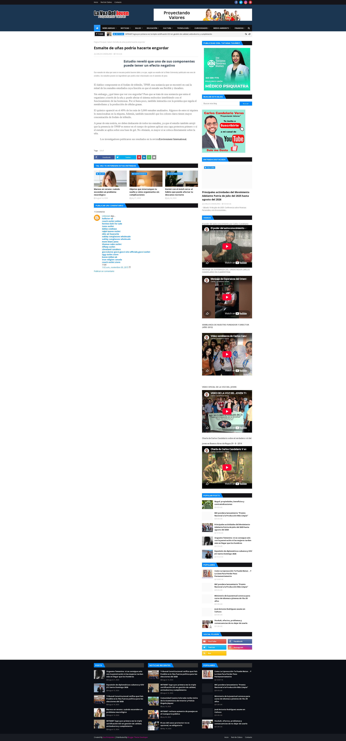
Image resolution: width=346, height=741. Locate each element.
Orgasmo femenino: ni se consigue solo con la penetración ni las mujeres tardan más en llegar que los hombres (232, 540)
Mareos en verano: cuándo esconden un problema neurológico (107, 192)
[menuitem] (97, 28)
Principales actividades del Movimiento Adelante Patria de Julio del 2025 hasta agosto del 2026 (163, 34)
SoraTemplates (108, 737)
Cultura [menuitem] (167, 28)
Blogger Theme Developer (138, 737)
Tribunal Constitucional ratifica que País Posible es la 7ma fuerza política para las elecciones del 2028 (124, 699)
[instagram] (245, 2)
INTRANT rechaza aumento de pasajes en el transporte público (179, 712)
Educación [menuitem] (152, 28)
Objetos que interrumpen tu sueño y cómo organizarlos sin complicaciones (144, 192)
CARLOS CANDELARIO (104, 54)
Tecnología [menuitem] (183, 28)
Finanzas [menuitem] (239, 28)
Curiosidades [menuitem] (201, 28)
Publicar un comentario (104, 271)
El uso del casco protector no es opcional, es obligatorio (174, 724)
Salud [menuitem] (138, 28)
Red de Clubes (106, 2)
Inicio (96, 2)
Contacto (118, 2)
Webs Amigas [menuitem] (108, 28)
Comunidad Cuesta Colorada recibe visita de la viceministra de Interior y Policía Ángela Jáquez (179, 700)
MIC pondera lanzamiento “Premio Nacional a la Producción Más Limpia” (231, 514)
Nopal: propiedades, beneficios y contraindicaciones (229, 502)
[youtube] (214, 641)
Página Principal (100, 42)
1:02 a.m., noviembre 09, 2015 (115, 267)
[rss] (214, 653)
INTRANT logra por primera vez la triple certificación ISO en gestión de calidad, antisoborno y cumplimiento (124, 723)
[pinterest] (250, 2)
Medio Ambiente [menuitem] (221, 28)
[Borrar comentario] (130, 267)
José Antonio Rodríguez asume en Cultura (229, 610)
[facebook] (236, 2)
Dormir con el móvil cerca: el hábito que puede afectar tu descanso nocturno (179, 192)
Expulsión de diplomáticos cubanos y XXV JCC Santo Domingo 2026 (233, 552)
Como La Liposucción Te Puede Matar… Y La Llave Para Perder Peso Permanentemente (232, 573)
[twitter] (241, 2)
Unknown (106, 216)
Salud (109, 42)
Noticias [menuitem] (125, 28)
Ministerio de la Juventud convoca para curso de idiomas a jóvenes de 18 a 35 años (232, 598)
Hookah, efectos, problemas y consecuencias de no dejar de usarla (230, 621)
